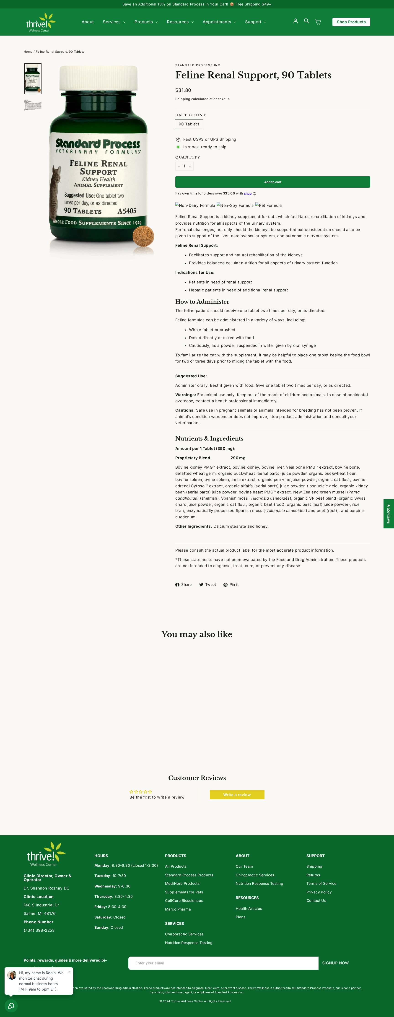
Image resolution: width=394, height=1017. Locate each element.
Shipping (182, 99)
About (88, 21)
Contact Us (316, 900)
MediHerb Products (182, 883)
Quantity (188, 157)
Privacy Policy (319, 892)
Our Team (244, 866)
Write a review (237, 794)
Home (28, 51)
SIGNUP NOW (337, 962)
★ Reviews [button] (388, 514)
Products (144, 21)
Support (254, 21)
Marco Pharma (178, 909)
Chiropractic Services (184, 934)
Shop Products (351, 22)
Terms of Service (321, 883)
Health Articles (249, 908)
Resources (178, 21)
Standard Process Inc (197, 65)
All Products (176, 866)
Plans (240, 917)
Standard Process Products (189, 875)
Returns (313, 875)
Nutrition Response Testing (189, 943)
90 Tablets (189, 124)
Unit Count (190, 115)
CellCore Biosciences (184, 900)
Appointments (218, 21)
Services (112, 21)
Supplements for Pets (184, 892)
